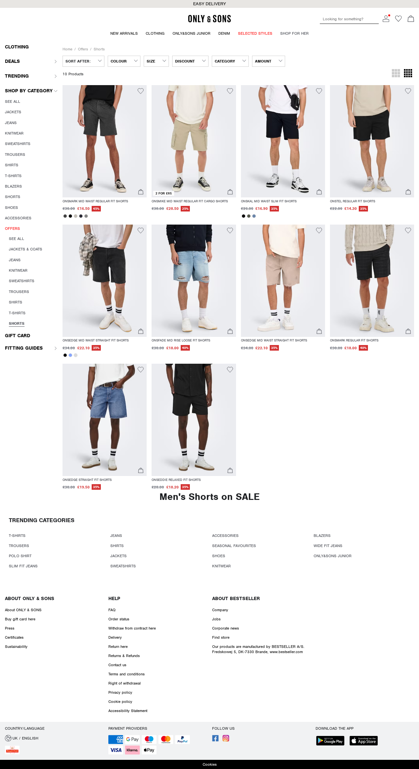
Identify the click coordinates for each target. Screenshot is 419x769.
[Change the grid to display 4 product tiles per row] (408, 74)
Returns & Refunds (124, 655)
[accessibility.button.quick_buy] (141, 192)
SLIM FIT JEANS (23, 566)
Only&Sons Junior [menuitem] (191, 33)
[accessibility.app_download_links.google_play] (332, 741)
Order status (118, 619)
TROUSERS (19, 545)
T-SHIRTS (17, 535)
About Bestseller (236, 598)
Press (9, 628)
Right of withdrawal (124, 683)
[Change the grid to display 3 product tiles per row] (396, 74)
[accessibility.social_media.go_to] (215, 740)
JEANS (116, 535)
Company (220, 610)
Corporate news (225, 628)
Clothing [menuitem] (155, 33)
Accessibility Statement (127, 710)
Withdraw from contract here (132, 628)
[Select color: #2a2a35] (80, 216)
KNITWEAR (221, 566)
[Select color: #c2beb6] (75, 216)
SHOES (218, 555)
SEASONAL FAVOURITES (234, 545)
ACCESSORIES (225, 535)
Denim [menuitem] (224, 33)
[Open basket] (411, 19)
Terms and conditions (126, 674)
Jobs (216, 619)
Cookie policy (120, 701)
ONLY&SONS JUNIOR (333, 555)
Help (114, 598)
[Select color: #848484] (86, 216)
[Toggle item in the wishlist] (141, 92)
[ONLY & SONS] (209, 21)
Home (67, 49)
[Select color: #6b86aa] (254, 216)
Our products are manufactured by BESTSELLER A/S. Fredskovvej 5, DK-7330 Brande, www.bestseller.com (258, 649)
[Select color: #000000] (70, 216)
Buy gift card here (20, 619)
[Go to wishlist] (398, 20)
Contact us (117, 665)
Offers (83, 49)
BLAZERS (322, 535)
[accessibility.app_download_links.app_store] (365, 741)
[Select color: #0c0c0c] (65, 355)
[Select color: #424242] (65, 216)
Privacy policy (120, 692)
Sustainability (16, 646)
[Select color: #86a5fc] (70, 355)
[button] (105, 141)
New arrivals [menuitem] (124, 33)
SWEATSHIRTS (123, 566)
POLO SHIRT (20, 555)
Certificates (14, 637)
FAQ (112, 610)
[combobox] (83, 61)
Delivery (115, 637)
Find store (220, 637)
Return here (118, 646)
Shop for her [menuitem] (294, 33)
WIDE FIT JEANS (328, 545)
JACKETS (118, 555)
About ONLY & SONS (29, 598)
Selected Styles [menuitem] (255, 33)
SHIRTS (117, 545)
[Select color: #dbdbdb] (75, 355)
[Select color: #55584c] (248, 216)
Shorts (99, 49)
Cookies (210, 764)
